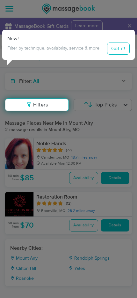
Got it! (118, 48)
